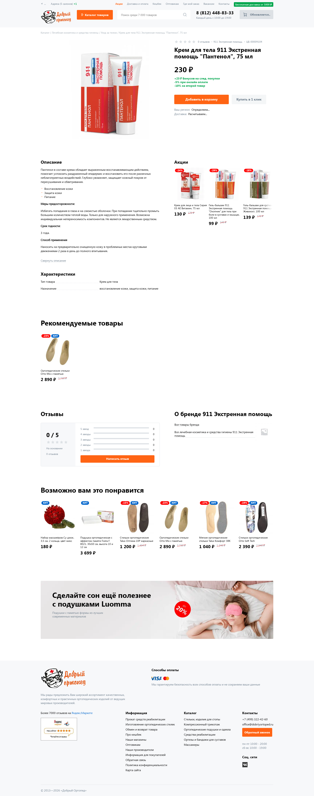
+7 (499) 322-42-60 (255, 719)
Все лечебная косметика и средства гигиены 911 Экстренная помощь (213, 433)
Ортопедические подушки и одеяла (207, 729)
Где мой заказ (191, 3)
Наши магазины (136, 739)
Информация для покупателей (146, 755)
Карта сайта (133, 770)
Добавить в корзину (201, 99)
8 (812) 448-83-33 (215, 12)
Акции (119, 3)
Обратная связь (136, 760)
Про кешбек (133, 734)
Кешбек (157, 3)
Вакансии (209, 3)
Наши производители (140, 750)
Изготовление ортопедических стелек (150, 724)
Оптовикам (172, 3)
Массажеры (191, 744)
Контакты (224, 3)
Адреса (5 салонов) (64, 3)
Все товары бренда (186, 424)
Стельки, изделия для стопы (202, 719)
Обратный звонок (257, 732)
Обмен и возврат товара (141, 729)
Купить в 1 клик (248, 99)
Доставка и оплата (137, 3)
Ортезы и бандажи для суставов (205, 739)
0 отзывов (204, 41)
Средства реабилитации (199, 734)
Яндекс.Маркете (82, 713)
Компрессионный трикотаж (202, 724)
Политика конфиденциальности (146, 765)
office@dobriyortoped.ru (257, 724)
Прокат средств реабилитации (145, 719)
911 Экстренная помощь (228, 41)
